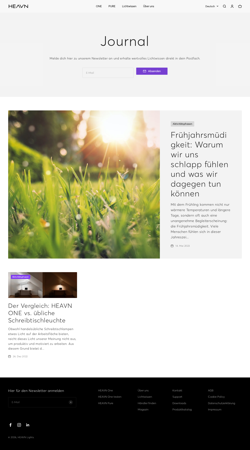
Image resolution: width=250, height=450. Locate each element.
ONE (99, 6)
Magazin (143, 409)
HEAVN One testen (109, 396)
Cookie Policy (216, 396)
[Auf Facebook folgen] (10, 425)
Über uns (148, 6)
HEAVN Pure (105, 403)
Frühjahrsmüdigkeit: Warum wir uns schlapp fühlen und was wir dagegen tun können (200, 164)
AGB (210, 390)
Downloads (179, 403)
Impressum (214, 409)
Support (177, 396)
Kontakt (177, 390)
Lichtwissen (129, 6)
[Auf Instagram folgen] (19, 425)
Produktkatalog (182, 409)
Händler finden (147, 403)
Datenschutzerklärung (221, 403)
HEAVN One (105, 390)
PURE (112, 6)
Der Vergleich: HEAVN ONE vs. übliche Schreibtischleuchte (40, 313)
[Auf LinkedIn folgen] (28, 425)
